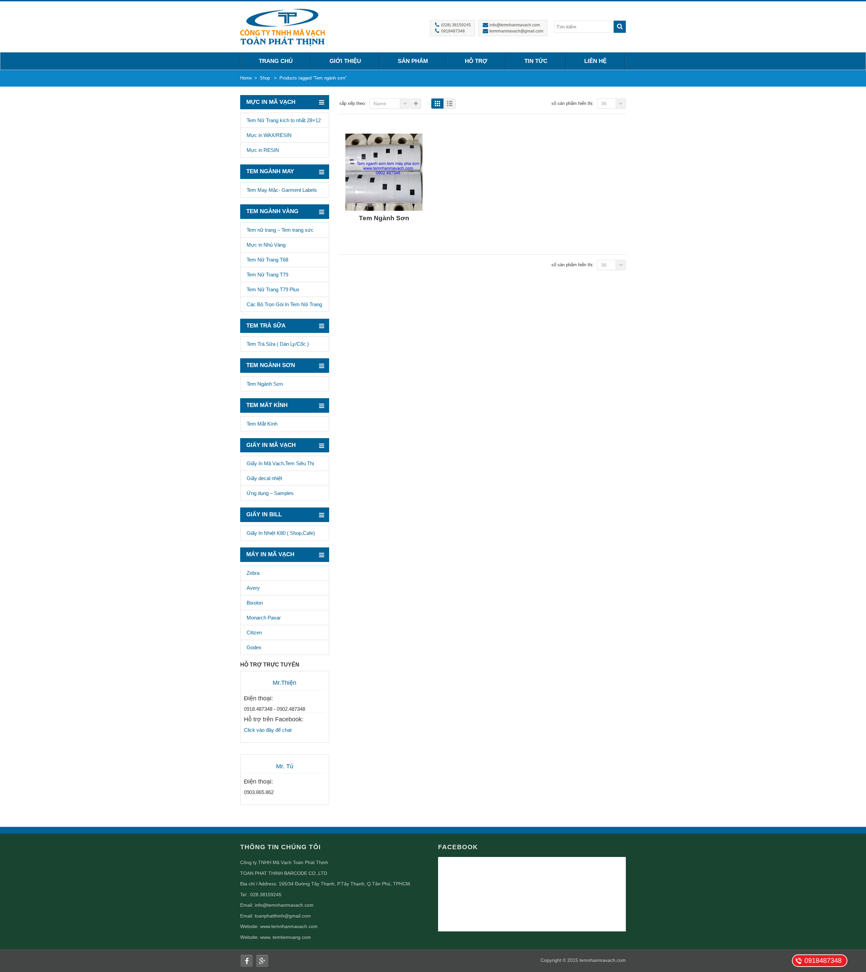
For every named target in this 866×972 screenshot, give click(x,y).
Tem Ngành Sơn (265, 384)
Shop (265, 78)
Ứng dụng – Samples (270, 493)
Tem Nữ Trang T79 (267, 274)
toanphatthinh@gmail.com (283, 916)
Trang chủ (276, 61)
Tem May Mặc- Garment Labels (282, 190)
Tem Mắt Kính (262, 424)
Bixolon (255, 603)
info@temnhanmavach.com (284, 905)
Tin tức (535, 61)
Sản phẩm (413, 61)
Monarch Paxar (264, 617)
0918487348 (823, 960)
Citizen (254, 632)
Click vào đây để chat (268, 730)
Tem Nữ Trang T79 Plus (273, 289)
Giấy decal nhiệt (264, 478)
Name (379, 103)
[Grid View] (437, 103)
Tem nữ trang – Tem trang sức (280, 230)
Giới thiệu (345, 61)
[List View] (449, 103)
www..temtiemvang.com (285, 937)
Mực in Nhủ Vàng (266, 245)
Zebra (253, 573)
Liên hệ (595, 61)
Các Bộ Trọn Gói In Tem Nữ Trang (284, 304)
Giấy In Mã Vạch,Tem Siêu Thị (280, 463)
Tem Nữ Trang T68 (267, 260)
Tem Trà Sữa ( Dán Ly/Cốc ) (278, 344)
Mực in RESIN (263, 150)
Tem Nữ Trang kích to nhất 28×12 (284, 120)
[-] (282, 26)
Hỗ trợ (476, 61)
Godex (254, 647)
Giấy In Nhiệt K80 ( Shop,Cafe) (281, 533)
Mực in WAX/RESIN (269, 135)
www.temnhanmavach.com (289, 926)
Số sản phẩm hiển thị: (572, 103)
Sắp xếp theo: (352, 103)
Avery (253, 588)
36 (604, 103)
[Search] (620, 27)
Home (246, 78)
